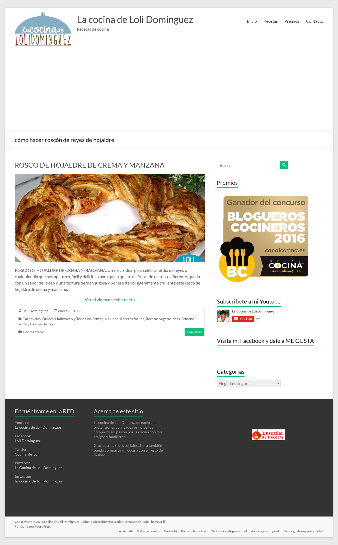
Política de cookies (193, 531)
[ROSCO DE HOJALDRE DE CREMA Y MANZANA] (110, 176)
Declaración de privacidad (229, 531)
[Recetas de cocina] (268, 431)
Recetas (271, 20)
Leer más (194, 332)
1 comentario (33, 332)
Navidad (112, 318)
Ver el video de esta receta (110, 299)
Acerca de (126, 531)
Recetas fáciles (132, 318)
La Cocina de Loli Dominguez (38, 467)
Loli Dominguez (35, 311)
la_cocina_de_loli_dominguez (38, 481)
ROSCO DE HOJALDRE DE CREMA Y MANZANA (90, 165)
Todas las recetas (148, 531)
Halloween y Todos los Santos (79, 318)
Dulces (48, 318)
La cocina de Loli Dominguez (135, 19)
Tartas (48, 324)
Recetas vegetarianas (163, 318)
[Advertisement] (169, 90)
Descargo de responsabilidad (303, 531)
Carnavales (31, 318)
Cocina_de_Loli (27, 454)
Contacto (314, 20)
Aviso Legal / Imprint (265, 531)
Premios (291, 20)
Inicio (252, 20)
